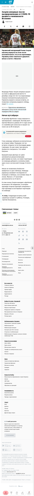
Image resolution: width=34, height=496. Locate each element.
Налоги (6, 351)
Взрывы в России (9, 314)
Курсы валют (8, 345)
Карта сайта (21, 270)
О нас (3, 248)
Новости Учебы (9, 375)
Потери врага (8, 316)
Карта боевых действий (11, 305)
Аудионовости (8, 293)
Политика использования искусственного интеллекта (8, 271)
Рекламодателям (6, 261)
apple (17, 445)
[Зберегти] (29, 26)
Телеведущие (5, 259)
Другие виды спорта (10, 412)
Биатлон (7, 410)
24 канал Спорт (5, 6)
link (19, 231)
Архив (19, 267)
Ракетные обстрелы (10, 303)
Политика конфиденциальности (7, 267)
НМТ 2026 (7, 381)
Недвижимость (9, 390)
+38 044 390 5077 (22, 225)
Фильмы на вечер (9, 365)
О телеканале (5, 256)
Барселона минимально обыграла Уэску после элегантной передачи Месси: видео (14, 109)
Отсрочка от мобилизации (11, 332)
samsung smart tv (17, 450)
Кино (6, 359)
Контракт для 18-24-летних (12, 329)
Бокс (6, 404)
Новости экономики (11, 341)
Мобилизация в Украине (12, 321)
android (6, 445)
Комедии (7, 367)
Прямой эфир (8, 289)
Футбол (13, 6)
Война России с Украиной (12, 301)
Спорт (6, 402)
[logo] (10, 2)
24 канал (10, 104)
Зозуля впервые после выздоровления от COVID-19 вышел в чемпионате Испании (24, 6)
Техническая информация (24, 257)
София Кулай (8, 21)
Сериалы (7, 369)
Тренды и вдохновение (11, 397)
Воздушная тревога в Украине (12, 309)
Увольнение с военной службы (13, 323)
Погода (6, 296)
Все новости (8, 283)
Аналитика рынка (9, 392)
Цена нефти (8, 343)
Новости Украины (9, 287)
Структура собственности (24, 265)
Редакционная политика (8, 253)
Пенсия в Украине (9, 353)
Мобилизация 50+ (9, 325)
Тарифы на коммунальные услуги (13, 349)
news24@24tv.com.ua (7, 225)
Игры (19, 272)
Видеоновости (8, 291)
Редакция (4, 251)
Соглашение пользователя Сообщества (24, 252)
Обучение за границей (10, 385)
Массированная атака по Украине (13, 311)
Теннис (6, 408)
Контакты (20, 260)
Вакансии (20, 262)
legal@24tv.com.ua (20, 473)
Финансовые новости (10, 347)
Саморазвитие (8, 383)
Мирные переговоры (10, 307)
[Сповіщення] (32, 2)
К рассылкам (10, 435)
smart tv (6, 450)
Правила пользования (7, 264)
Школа (6, 379)
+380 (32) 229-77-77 (11, 471)
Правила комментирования (25, 254)
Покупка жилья (8, 395)
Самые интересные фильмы (12, 361)
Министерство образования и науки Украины (16, 377)
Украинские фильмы (10, 363)
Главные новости (9, 285)
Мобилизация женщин (10, 327)
